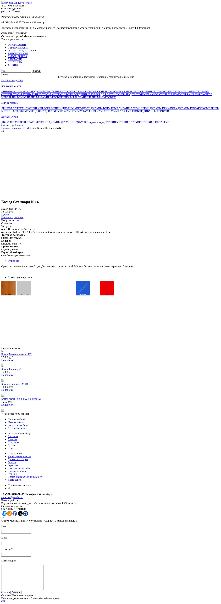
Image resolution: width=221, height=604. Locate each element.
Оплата (12, 462)
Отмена (5, 592)
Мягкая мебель (9, 102)
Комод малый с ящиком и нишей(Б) (21, 398)
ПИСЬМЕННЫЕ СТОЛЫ (151, 91)
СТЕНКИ (7, 94)
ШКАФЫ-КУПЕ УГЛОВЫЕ (47, 97)
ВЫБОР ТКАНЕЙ (18, 53)
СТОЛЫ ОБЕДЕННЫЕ (77, 94)
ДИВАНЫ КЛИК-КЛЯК (164, 108)
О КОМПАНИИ (17, 44)
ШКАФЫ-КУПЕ (21, 97)
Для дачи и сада (96, 122)
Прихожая (13, 442)
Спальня (12, 439)
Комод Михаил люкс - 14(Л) (16, 354)
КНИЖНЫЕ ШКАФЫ (14, 91)
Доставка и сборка (18, 459)
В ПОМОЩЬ (15, 59)
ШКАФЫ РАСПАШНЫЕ (77, 97)
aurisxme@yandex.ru (12, 497)
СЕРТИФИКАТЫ (18, 47)
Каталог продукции (12, 80)
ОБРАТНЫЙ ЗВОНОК (14, 33)
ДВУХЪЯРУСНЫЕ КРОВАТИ (18, 122)
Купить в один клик (12, 217)
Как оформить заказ (19, 468)
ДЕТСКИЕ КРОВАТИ (74, 122)
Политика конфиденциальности (25, 476)
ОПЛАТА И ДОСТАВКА (22, 50)
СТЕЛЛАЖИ (201, 91)
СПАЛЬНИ (187, 91)
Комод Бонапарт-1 (11, 369)
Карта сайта (14, 479)
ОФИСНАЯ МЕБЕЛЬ (123, 91)
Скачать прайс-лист (12, 125)
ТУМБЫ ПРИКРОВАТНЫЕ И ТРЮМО (158, 94)
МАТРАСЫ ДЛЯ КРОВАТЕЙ (94, 111)
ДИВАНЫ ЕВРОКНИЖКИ (134, 108)
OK (3, 601)
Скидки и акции (17, 471)
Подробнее (7, 360)
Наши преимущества (19, 456)
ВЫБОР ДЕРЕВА (17, 56)
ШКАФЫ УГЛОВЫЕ (104, 97)
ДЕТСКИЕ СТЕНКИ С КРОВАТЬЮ (149, 122)
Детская (12, 445)
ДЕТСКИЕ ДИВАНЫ (48, 122)
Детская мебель (9, 116)
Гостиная (13, 436)
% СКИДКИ (15, 65)
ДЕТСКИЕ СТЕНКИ (117, 122)
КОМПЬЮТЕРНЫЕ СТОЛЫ (55, 91)
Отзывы (12, 474)
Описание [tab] (13, 260)
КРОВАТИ (78, 91)
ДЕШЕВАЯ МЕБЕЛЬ (13, 108)
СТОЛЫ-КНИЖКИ (53, 94)
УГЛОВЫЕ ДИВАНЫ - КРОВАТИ (149, 111)
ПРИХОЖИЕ (173, 91)
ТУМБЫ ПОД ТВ (126, 94)
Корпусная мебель (11, 86)
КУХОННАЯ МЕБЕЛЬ (98, 91)
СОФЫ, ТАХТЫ (120, 111)
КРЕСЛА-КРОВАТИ (65, 111)
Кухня (11, 448)
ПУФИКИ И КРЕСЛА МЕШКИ (44, 108)
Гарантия (13, 465)
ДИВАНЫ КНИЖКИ (190, 108)
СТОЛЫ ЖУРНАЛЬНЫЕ (27, 94)
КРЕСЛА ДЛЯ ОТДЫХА (38, 111)
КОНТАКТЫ (15, 62)
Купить (5, 214)
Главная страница (11, 128)
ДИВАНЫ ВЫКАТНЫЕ (105, 108)
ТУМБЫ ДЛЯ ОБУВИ (103, 94)
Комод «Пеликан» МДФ (14, 384)
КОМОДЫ (33, 91)
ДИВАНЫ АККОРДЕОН (76, 108)
